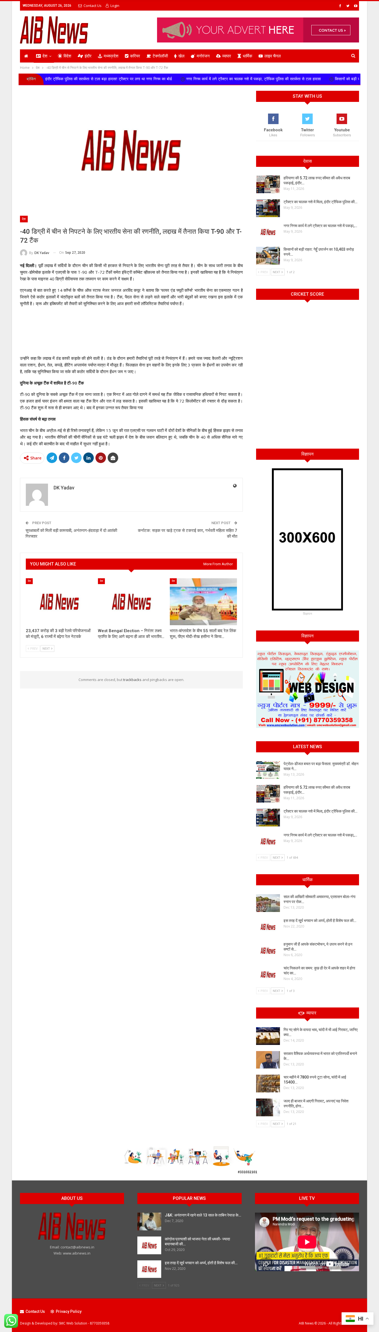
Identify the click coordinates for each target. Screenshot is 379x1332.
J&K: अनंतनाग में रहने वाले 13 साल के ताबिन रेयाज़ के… (203, 1215)
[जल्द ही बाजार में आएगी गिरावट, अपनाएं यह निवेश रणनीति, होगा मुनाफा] (268, 1107)
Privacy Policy (69, 1311)
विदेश (67, 56)
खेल (181, 56)
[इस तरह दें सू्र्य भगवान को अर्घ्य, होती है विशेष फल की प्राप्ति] (268, 927)
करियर (135, 56)
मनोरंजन (203, 56)
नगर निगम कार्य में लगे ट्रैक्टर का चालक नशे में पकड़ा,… (320, 225)
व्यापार (226, 56)
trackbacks (132, 679)
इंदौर (88, 56)
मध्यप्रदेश (111, 56)
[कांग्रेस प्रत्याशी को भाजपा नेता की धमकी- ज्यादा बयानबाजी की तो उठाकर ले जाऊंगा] (149, 1245)
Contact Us (93, 5)
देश (44, 56)
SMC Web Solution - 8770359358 (84, 1323)
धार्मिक (247, 56)
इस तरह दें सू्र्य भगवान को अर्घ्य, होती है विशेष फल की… (320, 920)
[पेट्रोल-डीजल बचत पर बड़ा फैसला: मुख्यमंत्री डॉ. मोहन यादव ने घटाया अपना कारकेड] (268, 770)
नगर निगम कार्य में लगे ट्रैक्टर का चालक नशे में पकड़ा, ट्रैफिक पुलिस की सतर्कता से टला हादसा (212, 79)
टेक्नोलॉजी (160, 56)
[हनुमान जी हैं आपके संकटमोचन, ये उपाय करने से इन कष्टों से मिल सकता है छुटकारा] (268, 950)
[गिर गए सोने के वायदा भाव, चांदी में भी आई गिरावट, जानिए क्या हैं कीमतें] (268, 1036)
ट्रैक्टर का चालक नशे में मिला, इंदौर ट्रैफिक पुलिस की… (320, 202)
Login (114, 5)
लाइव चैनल (272, 56)
